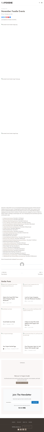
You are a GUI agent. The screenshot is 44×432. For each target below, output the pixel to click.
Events (13, 422)
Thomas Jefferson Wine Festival (9, 242)
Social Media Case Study (9, 322)
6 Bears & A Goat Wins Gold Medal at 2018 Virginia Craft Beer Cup (32, 323)
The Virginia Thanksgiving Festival (10, 232)
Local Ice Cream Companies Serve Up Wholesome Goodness (33, 298)
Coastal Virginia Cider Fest (8, 248)
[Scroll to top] (41, 420)
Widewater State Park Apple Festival (10, 221)
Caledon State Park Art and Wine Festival (11, 226)
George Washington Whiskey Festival (10, 237)
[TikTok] (25, 429)
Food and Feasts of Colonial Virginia (10, 254)
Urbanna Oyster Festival (8, 218)
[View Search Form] (39, 2)
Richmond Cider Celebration (8, 238)
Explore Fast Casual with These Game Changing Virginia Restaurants (10, 298)
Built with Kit (22, 408)
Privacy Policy (27, 426)
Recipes (30, 422)
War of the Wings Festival (8, 225)
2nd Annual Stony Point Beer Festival (10, 244)
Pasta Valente (4, 273)
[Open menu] (42, 3)
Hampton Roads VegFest (8, 231)
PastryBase (40, 273)
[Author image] (1, 14)
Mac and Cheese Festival (8, 219)
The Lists (19, 422)
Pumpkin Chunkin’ (6, 228)
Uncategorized (4, 8)
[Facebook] (18, 429)
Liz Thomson (8, 348)
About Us (25, 422)
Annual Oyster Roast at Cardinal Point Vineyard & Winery (14, 240)
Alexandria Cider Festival (8, 250)
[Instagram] (23, 429)
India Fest (5, 247)
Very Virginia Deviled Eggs (9, 346)
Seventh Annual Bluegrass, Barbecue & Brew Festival (13, 224)
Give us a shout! (19, 259)
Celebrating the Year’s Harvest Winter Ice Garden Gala (14, 256)
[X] (21, 429)
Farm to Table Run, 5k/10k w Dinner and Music (12, 222)
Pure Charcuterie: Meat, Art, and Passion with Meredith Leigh (33, 347)
